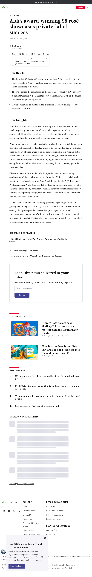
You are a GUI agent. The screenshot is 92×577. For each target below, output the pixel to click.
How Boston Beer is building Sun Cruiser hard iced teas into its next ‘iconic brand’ (61, 349)
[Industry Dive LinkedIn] (3, 510)
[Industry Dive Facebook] (8, 510)
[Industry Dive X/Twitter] (13, 510)
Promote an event (53, 519)
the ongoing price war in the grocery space (31, 221)
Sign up (80, 7)
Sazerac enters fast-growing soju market (37, 406)
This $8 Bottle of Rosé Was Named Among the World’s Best (39, 238)
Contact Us (27, 515)
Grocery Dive (52, 530)
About (25, 506)
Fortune (33, 86)
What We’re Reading (31, 535)
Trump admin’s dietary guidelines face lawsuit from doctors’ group (47, 397)
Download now (16, 566)
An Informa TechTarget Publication (46, 2)
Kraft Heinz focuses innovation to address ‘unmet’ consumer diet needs (47, 387)
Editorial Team (29, 510)
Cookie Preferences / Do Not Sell (57, 568)
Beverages (60, 256)
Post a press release (25, 483)
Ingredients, (48, 256)
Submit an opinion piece (56, 515)
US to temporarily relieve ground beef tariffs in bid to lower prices (47, 377)
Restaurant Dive (53, 534)
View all (12, 483)
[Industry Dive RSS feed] (18, 510)
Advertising (50, 506)
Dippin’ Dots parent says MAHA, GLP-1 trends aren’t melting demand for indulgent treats (60, 328)
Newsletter (27, 519)
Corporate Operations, (31, 256)
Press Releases (29, 530)
